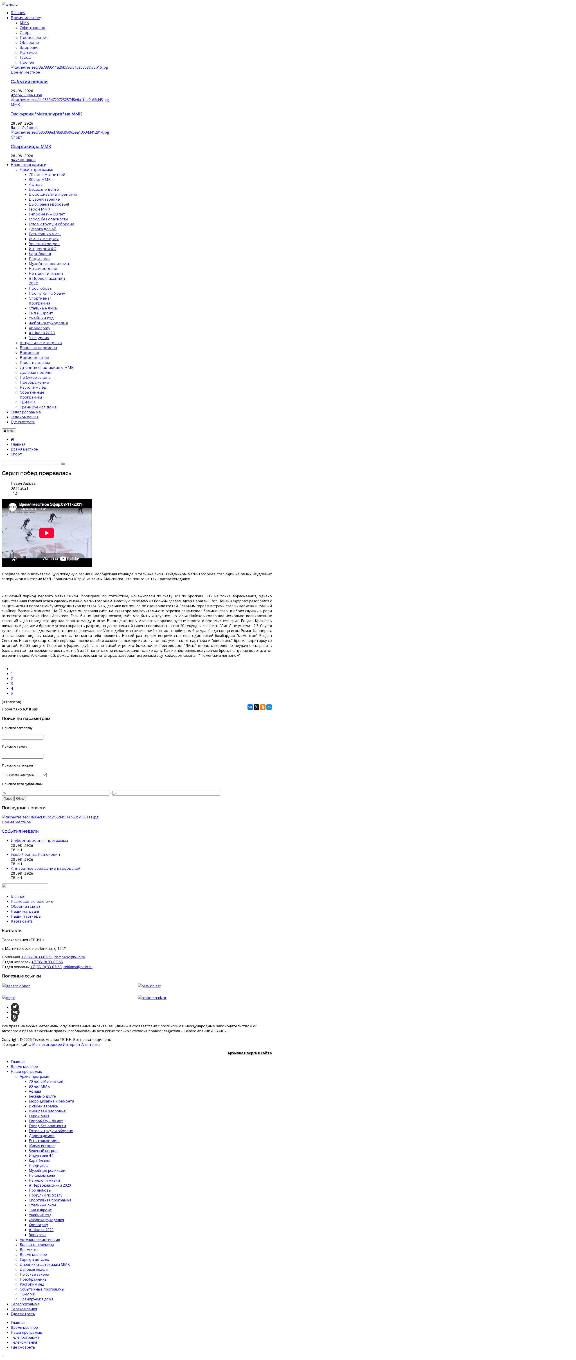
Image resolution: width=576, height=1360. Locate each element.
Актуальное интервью (40, 1239)
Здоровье (29, 47)
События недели (29, 81)
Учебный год (40, 1214)
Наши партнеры (26, 916)
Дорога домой (41, 1135)
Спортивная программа (50, 1200)
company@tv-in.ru (69, 956)
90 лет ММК (39, 1086)
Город (25, 57)
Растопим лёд (32, 1284)
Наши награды (25, 911)
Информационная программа (39, 840)
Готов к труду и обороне (51, 1130)
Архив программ (35, 1076)
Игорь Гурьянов (26, 95)
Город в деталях (34, 1259)
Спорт (25, 33)
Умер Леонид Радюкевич (35, 854)
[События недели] (59, 67)
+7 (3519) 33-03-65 (47, 961)
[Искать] (63, 464)
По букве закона (34, 1274)
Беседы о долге (42, 1096)
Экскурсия (37, 1234)
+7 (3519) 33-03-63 (46, 966)
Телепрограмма (25, 1304)
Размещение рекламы (32, 901)
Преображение (33, 1279)
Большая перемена (37, 1244)
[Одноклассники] (263, 707)
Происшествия (34, 38)
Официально (32, 28)
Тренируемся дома (36, 1299)
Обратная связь (25, 906)
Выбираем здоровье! (47, 1111)
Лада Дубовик (24, 128)
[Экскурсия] (60, 99)
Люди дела (38, 1165)
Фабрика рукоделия (46, 1219)
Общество (29, 42)
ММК (24, 23)
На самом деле (42, 1175)
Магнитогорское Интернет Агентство (66, 1044)
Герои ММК (39, 1116)
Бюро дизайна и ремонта (51, 1101)
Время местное (25, 72)
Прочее (27, 62)
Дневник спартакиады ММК (45, 1264)
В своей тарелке (43, 1106)
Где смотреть (23, 1313)
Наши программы (27, 1071)
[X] (256, 707)
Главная (18, 1061)
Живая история (42, 1145)
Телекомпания (24, 1308)
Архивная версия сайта (249, 1053)
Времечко (29, 1249)
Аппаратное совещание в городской (46, 868)
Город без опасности (47, 1125)
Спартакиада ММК (31, 146)
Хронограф (38, 1224)
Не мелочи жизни (44, 1180)
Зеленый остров (43, 1150)
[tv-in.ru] (10, 4)
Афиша (35, 1091)
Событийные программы (42, 1289)
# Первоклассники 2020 (50, 1185)
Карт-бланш (39, 1160)
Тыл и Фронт (40, 1210)
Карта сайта (22, 921)
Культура (28, 52)
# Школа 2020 (41, 1229)
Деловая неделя (34, 1269)
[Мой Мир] (269, 707)
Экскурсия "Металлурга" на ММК (46, 114)
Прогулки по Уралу (45, 1195)
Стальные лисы (42, 1205)
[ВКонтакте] (250, 707)
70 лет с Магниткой (46, 1081)
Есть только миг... (44, 1140)
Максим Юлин (23, 160)
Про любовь (40, 1190)
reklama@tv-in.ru (77, 966)
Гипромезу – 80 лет (46, 1120)
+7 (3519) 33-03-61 (37, 956)
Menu (10, 430)
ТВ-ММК (27, 1294)
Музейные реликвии (47, 1170)
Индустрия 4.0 (41, 1155)
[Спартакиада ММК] (60, 132)
